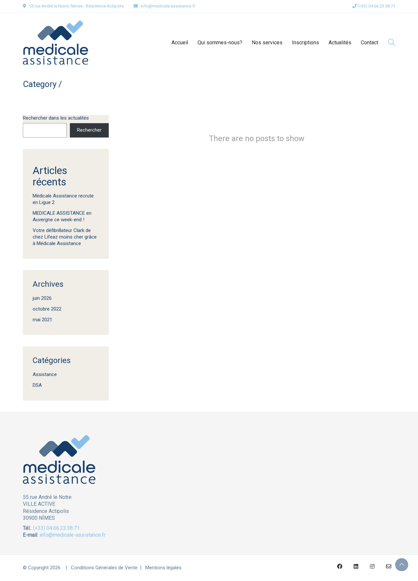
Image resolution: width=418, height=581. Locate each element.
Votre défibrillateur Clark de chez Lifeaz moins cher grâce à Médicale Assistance (65, 236)
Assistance (45, 374)
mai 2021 (42, 320)
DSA (37, 385)
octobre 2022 (47, 309)
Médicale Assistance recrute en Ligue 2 (63, 199)
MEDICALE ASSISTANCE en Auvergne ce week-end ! (62, 216)
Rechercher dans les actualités (56, 118)
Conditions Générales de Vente (104, 568)
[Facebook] (339, 566)
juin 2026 (42, 298)
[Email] (388, 566)
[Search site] (391, 43)
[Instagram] (372, 566)
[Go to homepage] (55, 43)
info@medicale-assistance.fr (168, 6)
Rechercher (89, 130)
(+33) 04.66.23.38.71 (376, 6)
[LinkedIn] (355, 566)
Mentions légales (163, 568)
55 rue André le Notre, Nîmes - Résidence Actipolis (76, 6)
